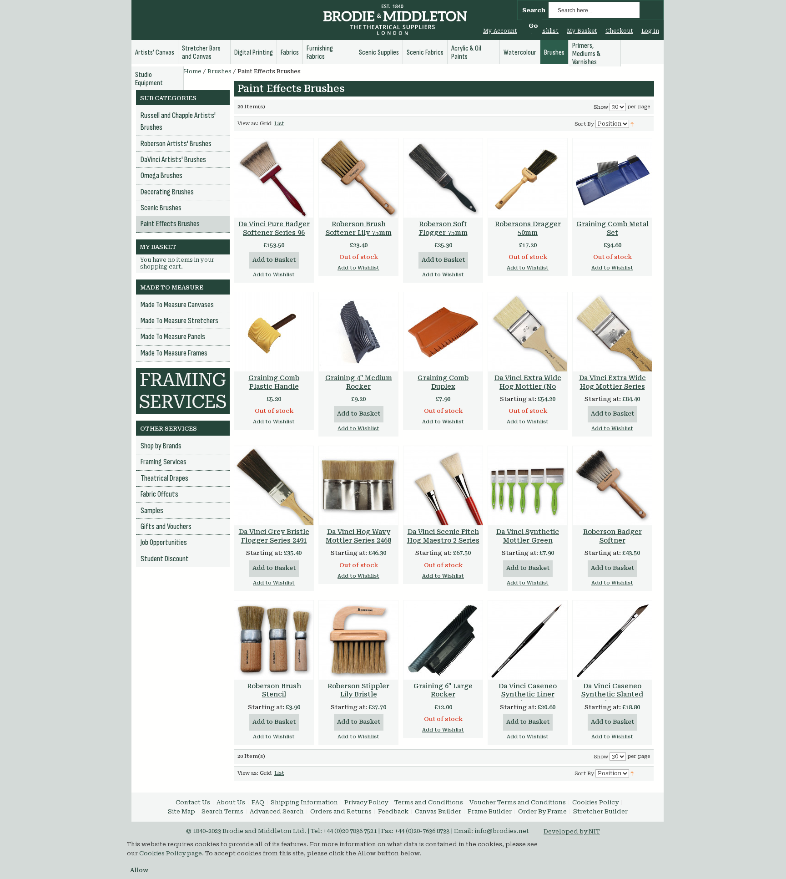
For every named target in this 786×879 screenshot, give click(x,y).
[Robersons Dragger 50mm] (527, 178)
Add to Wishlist (274, 275)
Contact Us (193, 802)
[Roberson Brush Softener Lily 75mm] (358, 178)
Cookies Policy (595, 802)
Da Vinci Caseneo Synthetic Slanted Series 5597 (612, 694)
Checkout (619, 31)
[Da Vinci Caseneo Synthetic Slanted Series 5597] (612, 640)
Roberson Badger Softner (612, 536)
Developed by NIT (572, 831)
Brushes (219, 71)
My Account (500, 31)
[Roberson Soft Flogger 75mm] (443, 178)
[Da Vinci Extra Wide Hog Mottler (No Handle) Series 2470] (527, 331)
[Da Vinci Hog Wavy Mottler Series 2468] (358, 485)
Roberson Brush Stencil (274, 690)
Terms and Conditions (428, 802)
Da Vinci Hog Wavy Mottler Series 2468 (358, 536)
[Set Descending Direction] (632, 124)
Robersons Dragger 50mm (528, 228)
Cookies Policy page (170, 853)
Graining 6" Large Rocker (443, 690)
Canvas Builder (438, 811)
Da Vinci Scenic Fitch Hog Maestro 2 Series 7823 (443, 540)
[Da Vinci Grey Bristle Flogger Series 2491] (273, 485)
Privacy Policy (366, 802)
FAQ (258, 802)
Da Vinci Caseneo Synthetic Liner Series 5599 (528, 694)
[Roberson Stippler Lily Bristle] (358, 640)
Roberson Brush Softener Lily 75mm (359, 228)
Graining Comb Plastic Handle (273, 382)
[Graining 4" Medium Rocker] (358, 331)
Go (533, 25)
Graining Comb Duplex (443, 382)
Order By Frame (542, 811)
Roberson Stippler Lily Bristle (358, 690)
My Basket (582, 31)
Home (193, 71)
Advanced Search (277, 811)
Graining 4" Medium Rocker (358, 382)
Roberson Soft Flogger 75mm (443, 228)
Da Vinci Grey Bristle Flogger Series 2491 (274, 536)
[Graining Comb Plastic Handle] (273, 331)
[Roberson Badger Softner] (612, 485)
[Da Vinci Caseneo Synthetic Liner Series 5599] (527, 640)
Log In (650, 31)
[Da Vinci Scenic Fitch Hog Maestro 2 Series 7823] (443, 485)
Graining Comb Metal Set (612, 228)
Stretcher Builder (600, 811)
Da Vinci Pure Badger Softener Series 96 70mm (274, 232)
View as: (247, 124)
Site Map (181, 811)
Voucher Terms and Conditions (517, 802)
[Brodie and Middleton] (395, 21)
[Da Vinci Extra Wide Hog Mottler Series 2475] (612, 331)
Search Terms (222, 811)
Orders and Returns (341, 811)
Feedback (393, 811)
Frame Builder (490, 811)
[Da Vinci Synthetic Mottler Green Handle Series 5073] (527, 485)
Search (533, 10)
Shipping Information (304, 802)
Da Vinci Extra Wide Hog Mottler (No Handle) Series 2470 (527, 386)
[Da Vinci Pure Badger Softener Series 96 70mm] (273, 178)
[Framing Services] (183, 372)
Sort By (584, 124)
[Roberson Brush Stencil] (273, 640)
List (279, 124)
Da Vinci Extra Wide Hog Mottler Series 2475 (612, 386)
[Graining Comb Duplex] (443, 331)
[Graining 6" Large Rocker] (443, 640)
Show (601, 107)
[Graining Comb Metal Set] (612, 178)
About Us (231, 802)
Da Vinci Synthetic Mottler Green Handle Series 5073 (527, 540)
